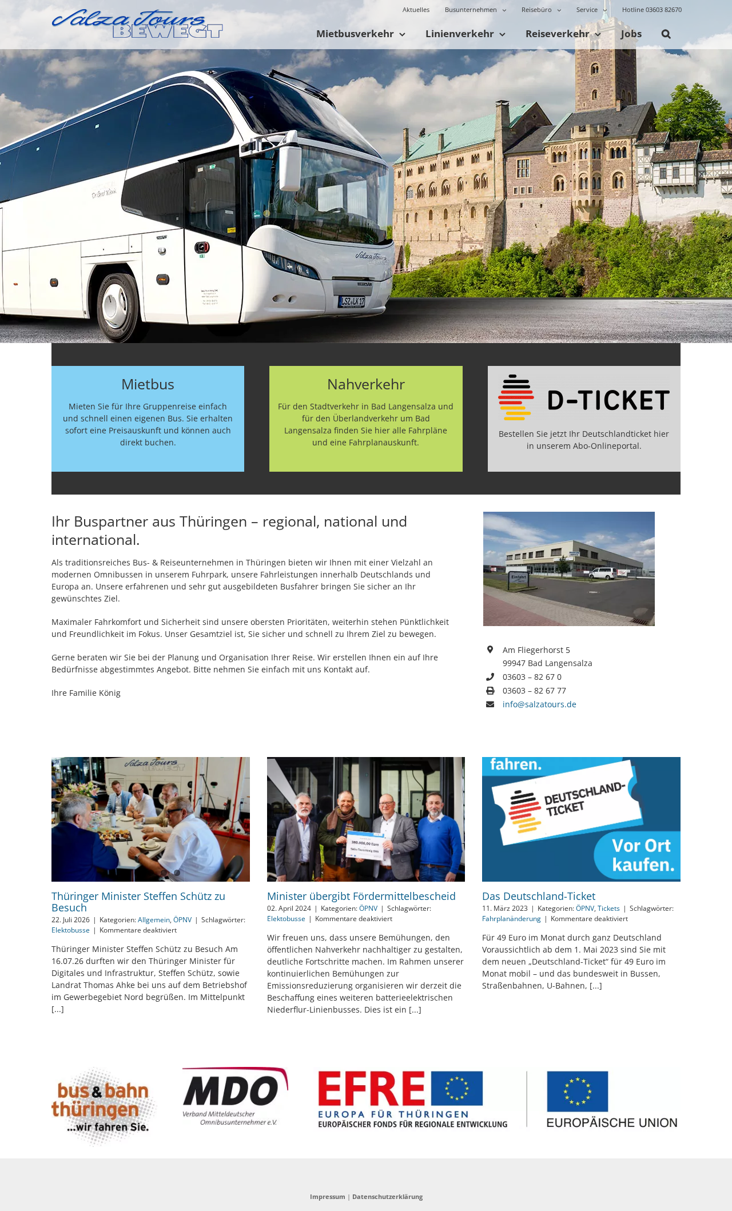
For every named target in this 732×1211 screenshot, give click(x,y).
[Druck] (104, 1070)
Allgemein (154, 920)
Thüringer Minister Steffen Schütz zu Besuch (138, 901)
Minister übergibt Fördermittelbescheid (361, 896)
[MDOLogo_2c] (235, 1070)
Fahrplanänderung (511, 918)
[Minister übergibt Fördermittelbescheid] (366, 819)
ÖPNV (182, 920)
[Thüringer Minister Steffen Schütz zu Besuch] (150, 819)
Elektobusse (70, 930)
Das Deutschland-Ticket (538, 896)
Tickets (609, 908)
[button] (666, 34)
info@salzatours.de (539, 704)
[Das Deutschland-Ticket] (581, 819)
